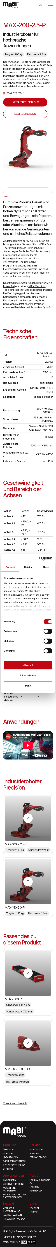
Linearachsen (10, 1157)
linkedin (34, 1212)
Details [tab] (28, 567)
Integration (36, 1149)
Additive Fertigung (13, 1184)
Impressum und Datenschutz (19, 1237)
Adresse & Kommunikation (12, 1209)
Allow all (28, 665)
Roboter (8, 1153)
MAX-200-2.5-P (15, 93)
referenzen (36, 1190)
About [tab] (45, 567)
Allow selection (28, 675)
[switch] (48, 631)
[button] (41, 4)
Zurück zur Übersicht (15, 1103)
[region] (28, 373)
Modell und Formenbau (9, 1189)
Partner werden (12, 1215)
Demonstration (38, 1157)
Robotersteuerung (14, 1165)
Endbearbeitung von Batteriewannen (14, 1196)
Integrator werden (14, 1219)
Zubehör (8, 1169)
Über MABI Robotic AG (40, 1181)
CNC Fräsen (9, 1180)
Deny (28, 685)
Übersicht (9, 1149)
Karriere (34, 1186)
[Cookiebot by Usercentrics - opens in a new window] (39, 559)
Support (35, 1153)
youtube (35, 1208)
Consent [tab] (10, 567)
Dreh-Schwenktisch (14, 1161)
